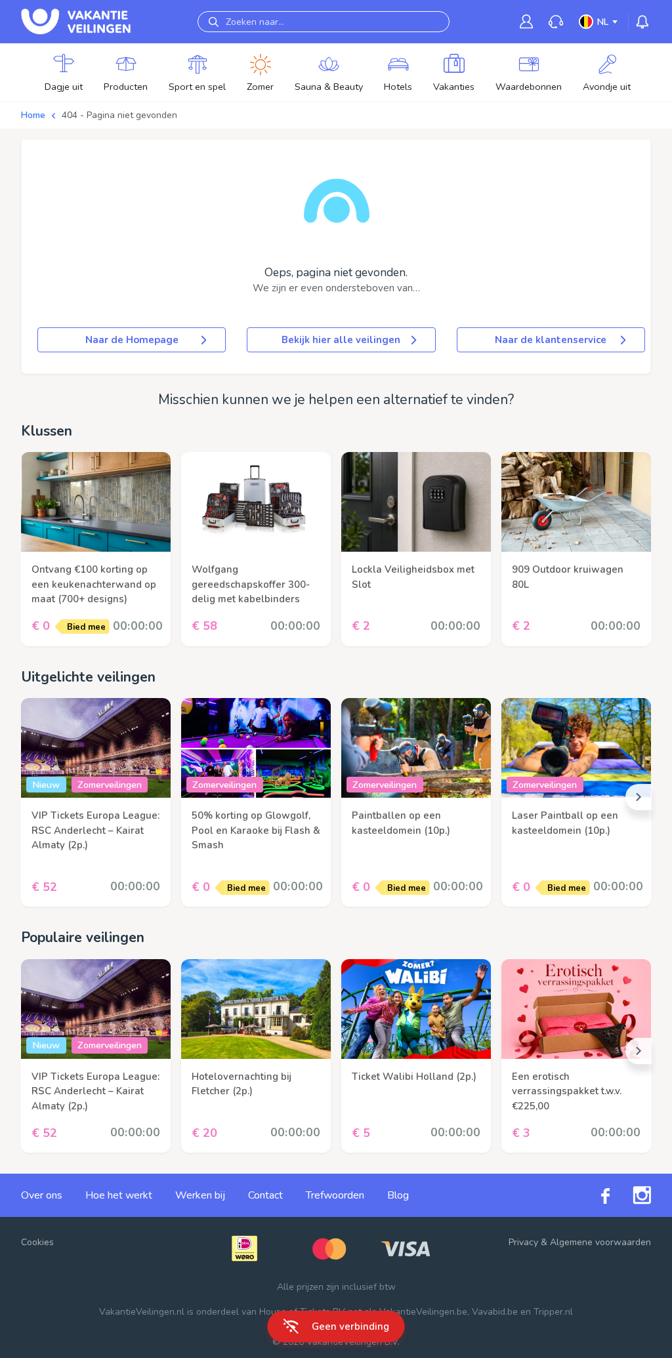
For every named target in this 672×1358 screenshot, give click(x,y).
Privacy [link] (523, 1242)
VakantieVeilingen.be (423, 1312)
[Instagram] (630, 1195)
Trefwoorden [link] (335, 1195)
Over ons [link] (41, 1195)
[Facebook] (594, 1195)
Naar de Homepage (131, 339)
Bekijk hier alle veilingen (341, 339)
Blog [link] (398, 1195)
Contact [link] (265, 1195)
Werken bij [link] (200, 1195)
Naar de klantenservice (550, 339)
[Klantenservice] (556, 22)
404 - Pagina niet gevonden (119, 115)
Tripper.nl (553, 1312)
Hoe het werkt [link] (118, 1195)
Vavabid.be (495, 1312)
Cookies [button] (37, 1242)
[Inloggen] (526, 21)
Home (33, 115)
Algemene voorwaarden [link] (600, 1242)
